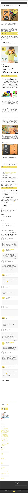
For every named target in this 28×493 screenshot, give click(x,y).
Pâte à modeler (5, 444)
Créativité (3, 434)
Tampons (3, 445)
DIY (5, 434)
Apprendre (3, 430)
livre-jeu (14, 223)
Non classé (2, 477)
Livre (1, 439)
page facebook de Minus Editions (9, 173)
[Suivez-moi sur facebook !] (2, 408)
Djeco (7, 434)
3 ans (2, 450)
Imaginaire (4, 437)
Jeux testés (10, 223)
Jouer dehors (6, 438)
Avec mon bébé (4, 431)
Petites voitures (3, 478)
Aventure (4, 432)
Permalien (7, 239)
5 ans (2, 453)
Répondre (15, 247)
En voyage (4, 435)
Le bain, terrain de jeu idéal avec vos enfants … (8, 230)
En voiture (2, 468)
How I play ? (16, 483)
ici (8, 197)
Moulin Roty (7, 441)
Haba (7, 436)
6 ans (2, 454)
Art (5, 430)
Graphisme (5, 436)
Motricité (6, 440)
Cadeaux (6, 432)
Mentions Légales (17, 482)
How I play (3, 225)
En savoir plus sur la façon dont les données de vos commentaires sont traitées (9, 402)
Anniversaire (3, 429)
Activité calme (4, 428)
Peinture (4, 443)
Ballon (2, 462)
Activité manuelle (3, 459)
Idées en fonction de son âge (4, 473)
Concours (6, 223)
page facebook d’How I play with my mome (10, 172)
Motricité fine (3, 441)
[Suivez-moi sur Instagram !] (5, 408)
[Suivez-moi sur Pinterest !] (7, 408)
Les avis (2, 474)
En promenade (3, 467)
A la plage (2, 458)
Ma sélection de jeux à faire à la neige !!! (11, 232)
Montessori (3, 440)
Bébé (2, 463)
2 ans (2, 449)
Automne (7, 430)
